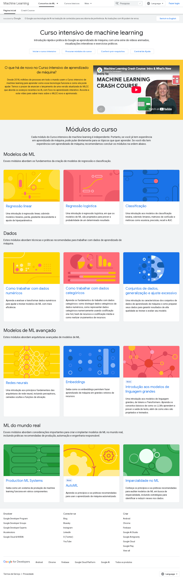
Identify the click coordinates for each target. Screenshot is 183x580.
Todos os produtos (123, 562)
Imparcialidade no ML (142, 480)
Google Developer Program (15, 518)
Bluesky (66, 523)
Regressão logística (81, 206)
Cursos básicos (71, 3)
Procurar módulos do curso (78, 51)
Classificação (136, 206)
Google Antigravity (131, 537)
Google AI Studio (130, 532)
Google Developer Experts (15, 528)
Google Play (128, 546)
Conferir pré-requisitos (113, 51)
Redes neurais (17, 383)
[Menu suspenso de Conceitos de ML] (58, 3)
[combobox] (128, 3)
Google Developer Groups (14, 523)
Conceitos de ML (46, 3)
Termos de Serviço (11, 574)
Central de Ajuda (142, 51)
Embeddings (75, 382)
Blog (65, 518)
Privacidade (28, 574)
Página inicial (9, 10)
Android (126, 518)
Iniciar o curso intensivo (44, 51)
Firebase (127, 528)
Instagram (68, 528)
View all (126, 551)
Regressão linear (19, 206)
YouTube (67, 541)
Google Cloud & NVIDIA (13, 537)
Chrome (126, 523)
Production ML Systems (24, 480)
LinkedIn (67, 532)
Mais (87, 3)
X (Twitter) (68, 537)
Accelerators (9, 532)
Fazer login (174, 3)
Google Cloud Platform (85, 562)
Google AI (105, 562)
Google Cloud (129, 541)
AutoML (72, 485)
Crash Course (28, 10)
